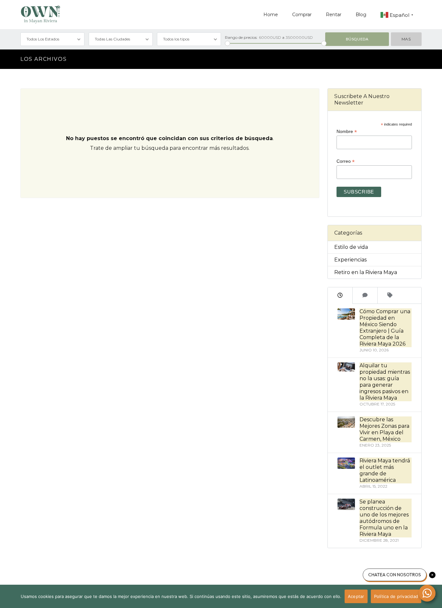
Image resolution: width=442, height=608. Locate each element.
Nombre (347, 131)
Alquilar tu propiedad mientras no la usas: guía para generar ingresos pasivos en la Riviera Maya (384, 381)
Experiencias (350, 260)
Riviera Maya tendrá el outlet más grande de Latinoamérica (384, 470)
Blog (361, 14)
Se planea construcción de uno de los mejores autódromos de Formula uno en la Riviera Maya (384, 518)
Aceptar (356, 596)
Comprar (302, 14)
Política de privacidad (396, 596)
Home (270, 14)
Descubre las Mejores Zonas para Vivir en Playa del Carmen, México (384, 429)
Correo (346, 161)
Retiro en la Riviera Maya (365, 272)
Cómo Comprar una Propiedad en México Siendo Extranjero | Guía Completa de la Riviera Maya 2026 (384, 327)
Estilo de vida (351, 247)
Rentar (333, 14)
